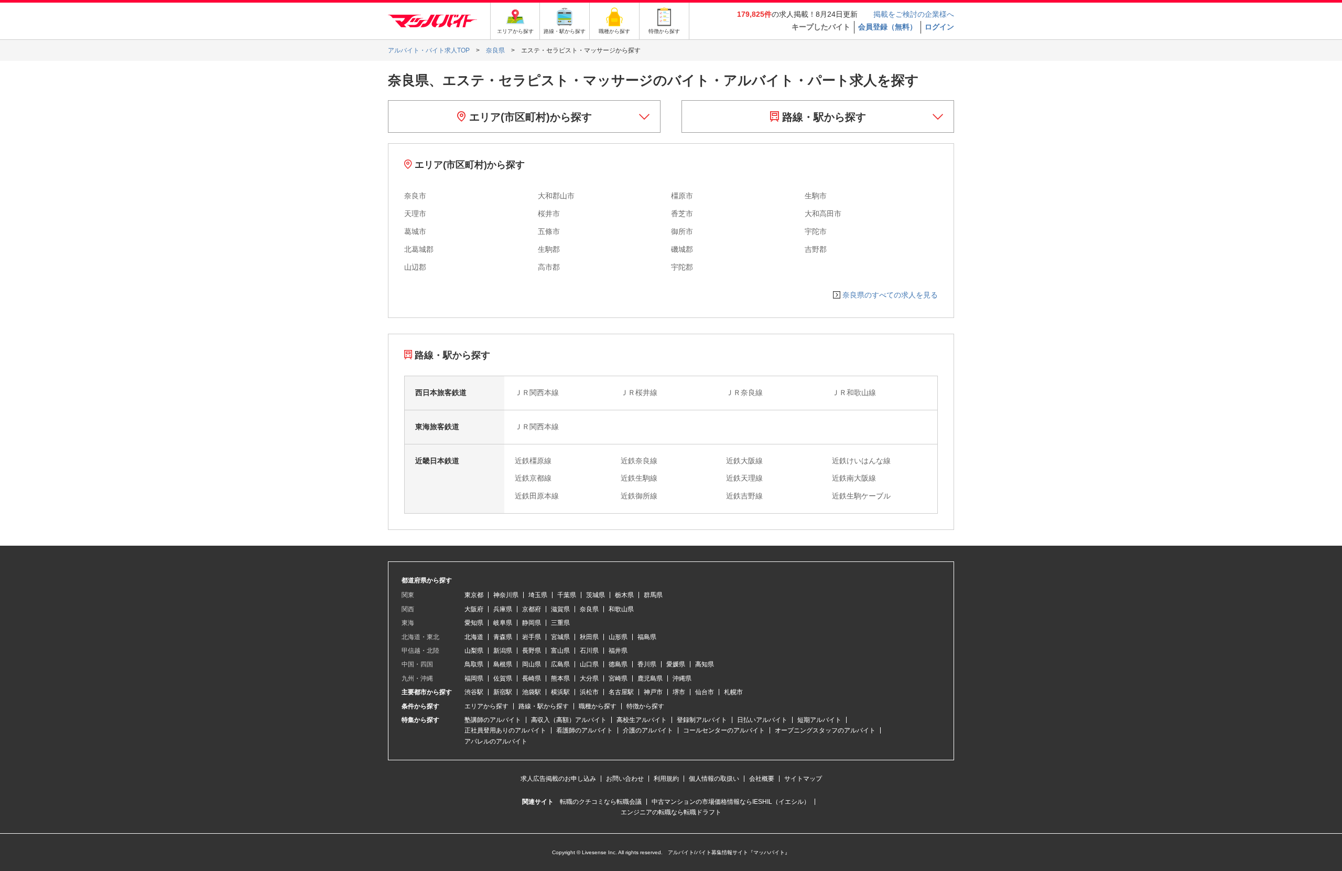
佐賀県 (502, 678)
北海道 (473, 637)
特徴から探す (645, 706)
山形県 (618, 637)
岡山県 (531, 664)
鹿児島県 (650, 678)
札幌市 (733, 692)
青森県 (502, 637)
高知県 (704, 664)
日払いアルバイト (762, 720)
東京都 (473, 595)
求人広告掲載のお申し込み (558, 778)
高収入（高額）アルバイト (569, 720)
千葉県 (566, 595)
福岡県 (473, 678)
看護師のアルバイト (584, 730)
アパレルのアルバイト (495, 741)
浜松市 (589, 692)
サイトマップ (803, 778)
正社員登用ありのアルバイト (505, 730)
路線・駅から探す (822, 117)
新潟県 (502, 650)
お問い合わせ (625, 778)
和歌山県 (621, 609)
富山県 (560, 650)
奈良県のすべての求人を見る (890, 295)
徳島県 (618, 664)
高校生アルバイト (641, 720)
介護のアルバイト (648, 730)
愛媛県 (675, 664)
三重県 (560, 622)
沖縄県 (682, 678)
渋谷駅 (473, 692)
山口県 (589, 664)
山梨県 (473, 650)
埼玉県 (537, 595)
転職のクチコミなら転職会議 (601, 801)
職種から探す (597, 706)
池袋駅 (531, 692)
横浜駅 (560, 692)
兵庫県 (502, 609)
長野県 (531, 650)
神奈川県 (505, 595)
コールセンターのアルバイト (724, 730)
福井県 (618, 650)
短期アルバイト (819, 720)
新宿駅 (502, 692)
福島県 (646, 637)
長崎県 (531, 678)
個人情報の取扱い (714, 778)
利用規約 (666, 778)
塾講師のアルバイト (492, 720)
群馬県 (653, 595)
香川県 (646, 664)
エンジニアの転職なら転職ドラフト (671, 812)
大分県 (589, 678)
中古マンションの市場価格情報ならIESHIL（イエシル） (731, 801)
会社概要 (761, 778)
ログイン (939, 27)
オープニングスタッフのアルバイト (825, 730)
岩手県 (531, 637)
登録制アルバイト (702, 720)
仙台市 (704, 692)
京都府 (531, 609)
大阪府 (473, 609)
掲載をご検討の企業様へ (913, 14)
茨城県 (595, 595)
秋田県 (589, 637)
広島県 (560, 664)
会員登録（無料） (887, 27)
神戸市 (653, 692)
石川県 (589, 650)
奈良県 (589, 609)
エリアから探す (486, 706)
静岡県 (531, 622)
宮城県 (560, 637)
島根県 (502, 664)
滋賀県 (560, 609)
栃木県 (624, 595)
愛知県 (473, 622)
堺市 (679, 692)
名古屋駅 (621, 692)
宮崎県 (618, 678)
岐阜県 (502, 622)
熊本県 (560, 678)
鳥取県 (473, 664)
